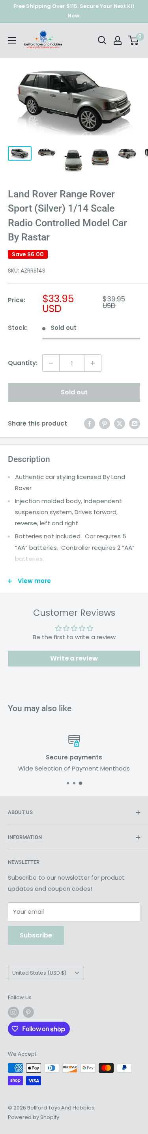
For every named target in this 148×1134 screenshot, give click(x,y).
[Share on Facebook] (89, 423)
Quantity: (22, 363)
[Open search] (102, 40)
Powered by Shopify (33, 1117)
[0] (134, 40)
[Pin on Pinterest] (104, 423)
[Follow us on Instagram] (13, 1012)
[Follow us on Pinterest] (28, 1012)
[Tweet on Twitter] (119, 423)
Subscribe (36, 935)
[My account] (118, 40)
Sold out (74, 392)
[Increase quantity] (92, 363)
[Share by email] (134, 423)
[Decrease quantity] (51, 363)
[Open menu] (12, 40)
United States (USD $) (39, 972)
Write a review (74, 658)
